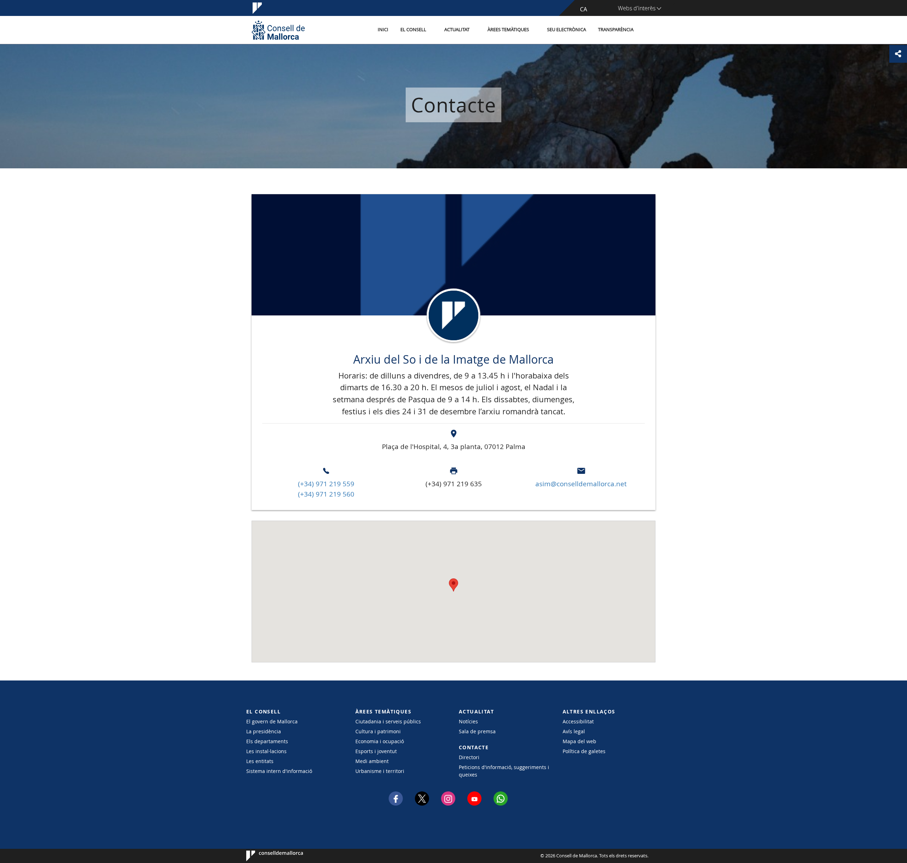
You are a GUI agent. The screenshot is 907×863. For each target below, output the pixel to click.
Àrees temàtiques (508, 30)
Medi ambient (372, 761)
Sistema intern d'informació (279, 771)
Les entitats (260, 761)
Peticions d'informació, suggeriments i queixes (504, 771)
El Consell (413, 30)
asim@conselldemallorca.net (581, 483)
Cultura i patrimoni (378, 731)
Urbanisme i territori (379, 771)
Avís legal (574, 731)
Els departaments (267, 741)
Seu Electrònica (566, 30)
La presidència (263, 731)
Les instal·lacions (266, 751)
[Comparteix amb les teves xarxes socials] (898, 54)
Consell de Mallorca (267, 856)
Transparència (615, 30)
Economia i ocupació (379, 741)
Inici (383, 30)
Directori (469, 757)
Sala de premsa (477, 731)
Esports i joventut (376, 751)
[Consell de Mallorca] (278, 30)
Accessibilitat (578, 721)
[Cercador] (647, 30)
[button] (453, 585)
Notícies (468, 721)
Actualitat (456, 30)
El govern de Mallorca (272, 721)
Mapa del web (579, 741)
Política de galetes (584, 751)
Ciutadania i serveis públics (388, 721)
